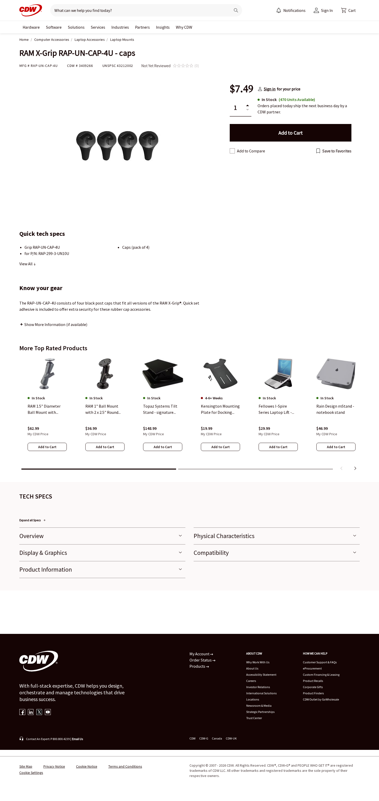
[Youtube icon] (48, 712)
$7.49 (241, 89)
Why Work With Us (257, 662)
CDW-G (203, 738)
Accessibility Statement (261, 674)
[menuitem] (278, 10)
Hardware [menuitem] (31, 27)
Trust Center (254, 718)
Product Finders (313, 693)
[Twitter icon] (39, 712)
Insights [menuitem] (163, 27)
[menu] (291, 10)
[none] (31, 27)
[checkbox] (232, 150)
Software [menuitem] (54, 27)
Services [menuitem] (98, 27)
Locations (252, 699)
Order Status (201, 660)
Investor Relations (258, 687)
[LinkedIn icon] (31, 712)
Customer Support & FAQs (320, 662)
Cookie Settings (31, 772)
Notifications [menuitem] (294, 10)
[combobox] (138, 10)
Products (198, 666)
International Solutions (261, 693)
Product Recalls (313, 681)
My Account (200, 653)
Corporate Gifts (313, 687)
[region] (189, 414)
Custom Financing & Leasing (321, 674)
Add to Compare (251, 150)
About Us (252, 668)
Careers (251, 681)
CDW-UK (231, 738)
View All (26, 263)
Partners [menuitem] (142, 27)
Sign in (270, 88)
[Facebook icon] (22, 712)
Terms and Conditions (125, 766)
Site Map (25, 766)
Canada (217, 738)
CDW (192, 738)
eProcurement (312, 668)
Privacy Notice (54, 766)
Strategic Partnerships (260, 712)
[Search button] (236, 10)
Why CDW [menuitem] (184, 27)
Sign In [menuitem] (327, 10)
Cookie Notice (86, 766)
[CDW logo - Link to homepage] (30, 10)
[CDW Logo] (30, 10)
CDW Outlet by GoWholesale (321, 699)
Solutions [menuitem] (76, 27)
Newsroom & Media (258, 705)
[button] (348, 10)
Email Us (77, 739)
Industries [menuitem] (120, 27)
